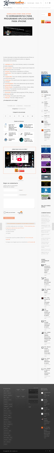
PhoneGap (7, 96)
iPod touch (6, 413)
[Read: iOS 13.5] (42, 111)
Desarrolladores (11, 13)
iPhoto (9, 410)
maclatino (28, 105)
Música (5, 424)
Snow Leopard (6, 437)
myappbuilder (8, 76)
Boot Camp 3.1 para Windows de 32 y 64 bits (46, 227)
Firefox (10, 399)
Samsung (5, 435)
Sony (11, 437)
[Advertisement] (19, 46)
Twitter (10, 439)
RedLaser (7, 97)
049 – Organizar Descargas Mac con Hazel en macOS (47, 280)
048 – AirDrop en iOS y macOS (47, 291)
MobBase (7, 89)
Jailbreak (5, 415)
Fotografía (5, 404)
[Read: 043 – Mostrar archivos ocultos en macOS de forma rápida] (42, 347)
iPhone (23, 13)
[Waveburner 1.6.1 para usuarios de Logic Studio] (1, 226)
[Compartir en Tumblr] (28, 116)
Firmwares (6, 401)
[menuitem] (17, 3)
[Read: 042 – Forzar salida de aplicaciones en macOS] (42, 359)
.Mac (5, 390)
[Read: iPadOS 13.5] (42, 116)
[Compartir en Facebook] (5, 116)
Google (10, 406)
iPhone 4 (5, 410)
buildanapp (8, 80)
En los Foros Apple (46, 206)
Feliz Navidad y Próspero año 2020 (45, 231)
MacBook (9, 417)
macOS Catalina (48, 249)
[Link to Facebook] (48, 3)
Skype (9, 435)
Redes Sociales (6, 432)
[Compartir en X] (10, 116)
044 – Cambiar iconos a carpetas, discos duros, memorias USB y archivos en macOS (47, 337)
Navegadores (10, 424)
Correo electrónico (23, 194)
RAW (10, 430)
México (9, 421)
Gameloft (10, 404)
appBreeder (8, 73)
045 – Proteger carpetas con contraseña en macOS (47, 324)
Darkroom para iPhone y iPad (45, 239)
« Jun (29, 407)
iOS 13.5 (46, 110)
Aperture (5, 395)
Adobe (8, 390)
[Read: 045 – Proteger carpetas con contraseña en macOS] (42, 321)
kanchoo (7, 71)
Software (28, 13)
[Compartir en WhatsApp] (14, 116)
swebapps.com (8, 64)
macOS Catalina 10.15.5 (46, 103)
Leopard (5, 417)
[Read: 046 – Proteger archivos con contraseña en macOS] (42, 310)
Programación (22, 108)
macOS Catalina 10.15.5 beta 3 (47, 123)
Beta (4, 397)
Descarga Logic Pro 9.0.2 (46, 216)
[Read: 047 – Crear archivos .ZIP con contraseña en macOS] (42, 298)
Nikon (5, 426)
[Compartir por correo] (32, 116)
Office (8, 426)
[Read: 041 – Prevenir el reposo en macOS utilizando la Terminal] (42, 369)
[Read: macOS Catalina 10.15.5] (42, 102)
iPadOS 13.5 (46, 115)
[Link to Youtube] (50, 3)
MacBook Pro (6, 419)
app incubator (8, 68)
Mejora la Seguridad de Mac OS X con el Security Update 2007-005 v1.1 (45, 221)
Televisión (6, 439)
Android (9, 393)
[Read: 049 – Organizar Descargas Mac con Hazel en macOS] (42, 278)
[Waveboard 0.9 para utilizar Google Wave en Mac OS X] (53, 226)
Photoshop (6, 428)
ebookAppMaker (9, 83)
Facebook (5, 399)
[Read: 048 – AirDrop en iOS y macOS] (42, 290)
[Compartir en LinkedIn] (23, 116)
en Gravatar (31, 242)
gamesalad (7, 85)
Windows (8, 441)
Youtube (5, 444)
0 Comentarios (19, 105)
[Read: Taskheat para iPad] (42, 95)
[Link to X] (46, 3)
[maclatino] (13, 3)
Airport (5, 393)
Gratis (5, 408)
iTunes (10, 413)
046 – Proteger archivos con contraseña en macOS (47, 312)
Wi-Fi (5, 441)
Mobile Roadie (8, 87)
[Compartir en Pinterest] (19, 116)
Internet (19, 13)
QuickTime (6, 430)
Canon (8, 397)
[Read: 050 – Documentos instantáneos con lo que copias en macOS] (42, 265)
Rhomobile (7, 92)
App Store (10, 395)
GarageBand (6, 406)
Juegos (9, 415)
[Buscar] (41, 3)
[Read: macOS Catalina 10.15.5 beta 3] (42, 122)
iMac (8, 408)
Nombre (21, 190)
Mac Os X (5, 421)
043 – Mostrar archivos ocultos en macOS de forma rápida (47, 350)
